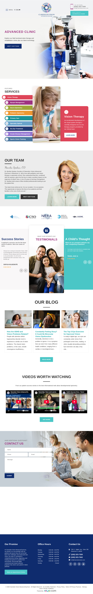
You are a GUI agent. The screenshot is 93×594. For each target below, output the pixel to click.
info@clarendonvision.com (81, 8)
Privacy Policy (61, 587)
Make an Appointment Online (16, 572)
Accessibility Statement (49, 587)
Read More (46, 359)
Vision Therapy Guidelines (46, 588)
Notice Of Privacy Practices (73, 587)
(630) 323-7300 (80, 6)
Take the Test (12, 46)
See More (46, 419)
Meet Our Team (29, 196)
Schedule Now (78, 13)
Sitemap (84, 587)
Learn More (70, 135)
